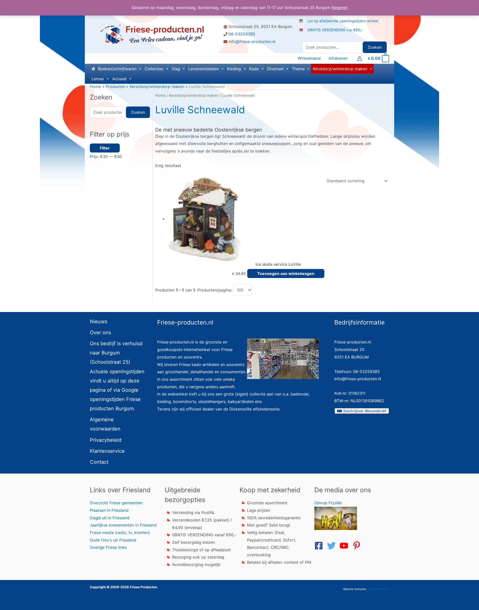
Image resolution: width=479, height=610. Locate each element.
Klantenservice (107, 451)
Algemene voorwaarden (105, 424)
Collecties (154, 68)
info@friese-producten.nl (252, 41)
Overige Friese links (108, 547)
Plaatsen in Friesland (109, 510)
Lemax (98, 78)
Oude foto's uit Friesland (113, 540)
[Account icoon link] (359, 58)
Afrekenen (338, 58)
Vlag (176, 68)
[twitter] (333, 545)
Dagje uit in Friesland (109, 517)
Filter (105, 148)
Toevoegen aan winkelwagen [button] (285, 273)
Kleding (234, 68)
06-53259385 (242, 34)
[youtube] (345, 545)
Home (160, 95)
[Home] (93, 69)
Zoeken (375, 47)
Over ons (100, 333)
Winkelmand (309, 58)
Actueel (119, 78)
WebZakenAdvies (378, 589)
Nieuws (98, 321)
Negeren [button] (340, 7)
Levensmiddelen (203, 68)
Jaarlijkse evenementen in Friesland (123, 525)
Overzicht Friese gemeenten (116, 502)
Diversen (275, 68)
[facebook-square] (320, 545)
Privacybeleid (105, 440)
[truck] (303, 35)
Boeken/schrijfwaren (117, 68)
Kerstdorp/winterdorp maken (340, 68)
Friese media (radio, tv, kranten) (120, 532)
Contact (99, 462)
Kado (254, 68)
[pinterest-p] (358, 545)
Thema (298, 68)
